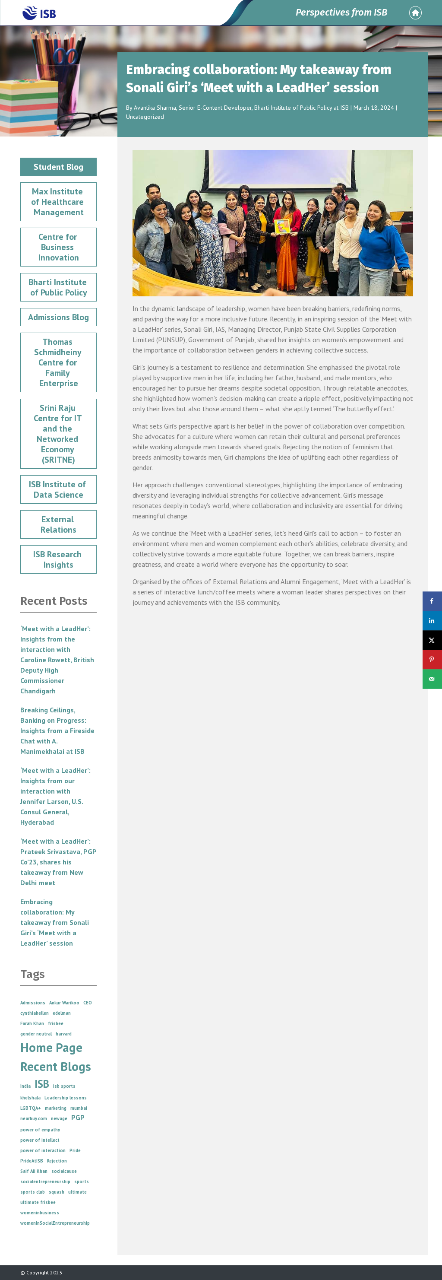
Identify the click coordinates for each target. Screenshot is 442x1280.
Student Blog (58, 166)
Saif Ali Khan (33, 1171)
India (25, 1086)
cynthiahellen (34, 1013)
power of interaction (43, 1150)
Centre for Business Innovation (58, 247)
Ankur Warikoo (64, 1003)
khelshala (30, 1098)
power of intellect (40, 1140)
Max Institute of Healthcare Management (58, 202)
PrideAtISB (31, 1161)
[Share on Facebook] (432, 601)
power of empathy (40, 1130)
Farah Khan (32, 1023)
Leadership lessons (65, 1098)
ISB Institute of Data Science (58, 489)
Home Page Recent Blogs (55, 1056)
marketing (55, 1108)
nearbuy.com (33, 1118)
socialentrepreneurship (45, 1181)
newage (59, 1118)
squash (56, 1192)
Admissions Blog (58, 317)
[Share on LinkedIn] (432, 620)
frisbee (55, 1023)
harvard (64, 1034)
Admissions (32, 1003)
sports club (32, 1192)
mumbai (78, 1108)
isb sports (64, 1086)
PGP (78, 1117)
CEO (87, 1003)
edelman (62, 1013)
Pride (75, 1150)
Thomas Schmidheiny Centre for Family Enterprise (58, 362)
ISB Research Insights (58, 559)
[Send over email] (432, 679)
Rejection (57, 1161)
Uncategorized (145, 117)
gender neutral (36, 1034)
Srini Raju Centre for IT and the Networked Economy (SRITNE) (59, 433)
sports (81, 1181)
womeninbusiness (39, 1213)
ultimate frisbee (38, 1202)
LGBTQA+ (30, 1108)
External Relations (58, 524)
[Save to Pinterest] (432, 659)
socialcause (64, 1171)
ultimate (77, 1192)
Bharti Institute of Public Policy (58, 287)
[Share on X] (432, 640)
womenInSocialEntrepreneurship (55, 1223)
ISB (42, 1084)
